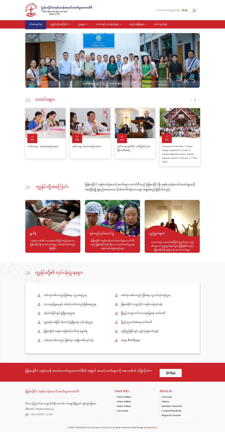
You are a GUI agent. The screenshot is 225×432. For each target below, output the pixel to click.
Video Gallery (124, 401)
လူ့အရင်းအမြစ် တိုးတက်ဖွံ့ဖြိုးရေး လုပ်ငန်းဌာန (68, 322)
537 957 (49, 414)
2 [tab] (36, 81)
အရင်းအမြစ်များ (137, 24)
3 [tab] (40, 81)
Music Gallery (124, 406)
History (165, 401)
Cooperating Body (171, 410)
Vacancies (122, 410)
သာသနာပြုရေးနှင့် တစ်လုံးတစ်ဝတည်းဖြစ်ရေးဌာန (70, 304)
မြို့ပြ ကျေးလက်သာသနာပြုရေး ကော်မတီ (143, 313)
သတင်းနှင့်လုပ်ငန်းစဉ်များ (108, 24)
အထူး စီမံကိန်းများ (131, 340)
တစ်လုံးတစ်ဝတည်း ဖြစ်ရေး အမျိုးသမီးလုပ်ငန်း (69, 340)
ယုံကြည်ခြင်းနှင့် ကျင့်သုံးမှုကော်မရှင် (140, 331)
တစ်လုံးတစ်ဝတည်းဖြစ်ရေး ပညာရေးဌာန (65, 295)
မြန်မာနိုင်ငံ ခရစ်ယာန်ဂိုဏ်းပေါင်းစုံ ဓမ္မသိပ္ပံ (66, 331)
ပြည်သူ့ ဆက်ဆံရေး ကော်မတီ (136, 322)
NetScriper (152, 427)
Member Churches (172, 406)
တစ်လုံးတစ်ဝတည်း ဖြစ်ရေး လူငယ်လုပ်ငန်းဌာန (145, 295)
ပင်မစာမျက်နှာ (35, 24)
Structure (167, 396)
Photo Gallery (124, 396)
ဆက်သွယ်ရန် (160, 24)
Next (194, 81)
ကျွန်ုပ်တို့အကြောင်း (59, 24)
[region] (112, 60)
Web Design (137, 427)
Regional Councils (171, 415)
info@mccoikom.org (45, 409)
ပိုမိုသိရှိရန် (170, 372)
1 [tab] (31, 81)
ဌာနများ (82, 24)
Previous (187, 81)
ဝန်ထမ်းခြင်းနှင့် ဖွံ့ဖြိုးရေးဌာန (59, 313)
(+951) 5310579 (37, 414)
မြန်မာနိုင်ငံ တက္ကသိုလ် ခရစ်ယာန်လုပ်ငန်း (142, 304)
